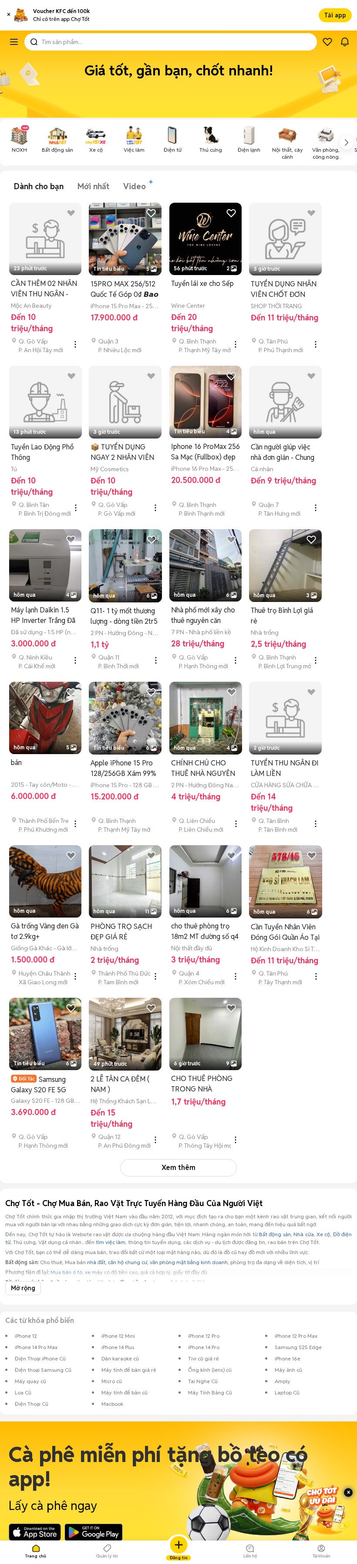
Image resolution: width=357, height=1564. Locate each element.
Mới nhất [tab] (93, 186)
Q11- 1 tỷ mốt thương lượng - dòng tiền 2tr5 (124, 616)
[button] (8, 15)
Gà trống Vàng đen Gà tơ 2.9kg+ (45, 931)
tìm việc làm (110, 1242)
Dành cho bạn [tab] (39, 186)
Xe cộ (323, 1234)
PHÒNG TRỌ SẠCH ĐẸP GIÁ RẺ (121, 932)
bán (16, 762)
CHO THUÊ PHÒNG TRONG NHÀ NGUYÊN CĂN (201, 1084)
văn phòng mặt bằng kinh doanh (189, 1262)
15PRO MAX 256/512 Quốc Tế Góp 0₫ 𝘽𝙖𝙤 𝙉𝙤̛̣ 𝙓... (124, 289)
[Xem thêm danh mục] (347, 143)
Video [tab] (134, 186)
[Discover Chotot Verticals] (14, 42)
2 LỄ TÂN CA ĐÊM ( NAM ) (120, 1084)
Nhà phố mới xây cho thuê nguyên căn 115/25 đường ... (203, 615)
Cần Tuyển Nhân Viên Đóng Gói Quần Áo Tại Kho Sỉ (285, 932)
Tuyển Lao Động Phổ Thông (42, 452)
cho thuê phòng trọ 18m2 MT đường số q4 (205, 931)
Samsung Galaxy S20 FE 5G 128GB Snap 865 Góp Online (44, 1085)
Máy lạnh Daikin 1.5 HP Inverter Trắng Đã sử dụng (43, 615)
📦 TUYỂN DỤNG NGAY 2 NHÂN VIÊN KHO (122, 452)
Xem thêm (178, 1167)
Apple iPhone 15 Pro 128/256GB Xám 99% (123, 768)
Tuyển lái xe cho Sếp (202, 283)
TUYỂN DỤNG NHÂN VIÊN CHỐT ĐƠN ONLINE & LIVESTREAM (284, 289)
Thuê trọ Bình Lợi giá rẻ (282, 616)
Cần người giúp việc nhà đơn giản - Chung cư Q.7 (282, 452)
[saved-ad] (327, 42)
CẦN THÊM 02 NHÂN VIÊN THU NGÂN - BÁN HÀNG (44, 289)
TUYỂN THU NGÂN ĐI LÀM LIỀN (285, 768)
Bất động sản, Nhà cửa (286, 1234)
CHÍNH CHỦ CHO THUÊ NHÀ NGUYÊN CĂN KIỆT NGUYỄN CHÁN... (203, 768)
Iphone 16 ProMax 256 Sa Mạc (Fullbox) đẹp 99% (205, 452)
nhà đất (96, 1262)
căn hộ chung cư (127, 1262)
